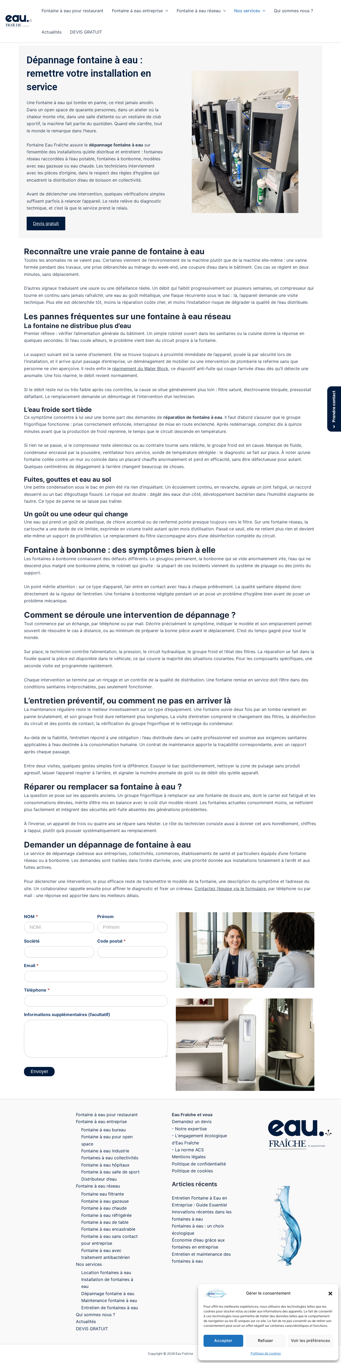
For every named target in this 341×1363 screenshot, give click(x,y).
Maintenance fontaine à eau (109, 1300)
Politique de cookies (266, 1353)
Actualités (52, 32)
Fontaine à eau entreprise (137, 10)
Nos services (247, 10)
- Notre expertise (189, 1128)
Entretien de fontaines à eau (109, 1307)
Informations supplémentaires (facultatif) (67, 1014)
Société (32, 941)
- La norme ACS (188, 1149)
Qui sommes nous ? (293, 10)
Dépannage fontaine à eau (107, 1293)
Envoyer (39, 1071)
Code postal (111, 941)
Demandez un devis (192, 1121)
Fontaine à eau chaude (104, 1208)
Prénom (105, 916)
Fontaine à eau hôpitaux (105, 1165)
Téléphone (37, 990)
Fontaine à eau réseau (199, 10)
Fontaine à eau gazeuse (105, 1201)
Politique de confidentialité (199, 1163)
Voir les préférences (310, 1340)
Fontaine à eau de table (104, 1222)
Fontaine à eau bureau (103, 1129)
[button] (330, 1293)
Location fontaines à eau (106, 1272)
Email (31, 965)
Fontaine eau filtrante (102, 1194)
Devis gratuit (46, 223)
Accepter (223, 1340)
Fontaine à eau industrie (105, 1150)
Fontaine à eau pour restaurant (72, 10)
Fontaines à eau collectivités (109, 1157)
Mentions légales (189, 1156)
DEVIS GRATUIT (86, 32)
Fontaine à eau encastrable (108, 1229)
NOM (31, 916)
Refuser (265, 1340)
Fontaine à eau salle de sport (110, 1171)
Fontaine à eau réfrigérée (106, 1215)
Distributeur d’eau (99, 1179)
